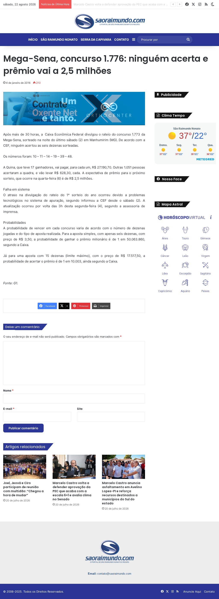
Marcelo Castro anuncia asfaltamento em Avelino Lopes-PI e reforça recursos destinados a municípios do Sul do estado (122, 493)
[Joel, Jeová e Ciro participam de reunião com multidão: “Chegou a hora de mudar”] (24, 467)
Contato (209, 591)
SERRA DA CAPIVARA (96, 39)
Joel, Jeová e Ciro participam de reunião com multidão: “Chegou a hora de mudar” (23, 489)
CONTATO (121, 39)
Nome (8, 390)
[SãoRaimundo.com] (109, 21)
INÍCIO (33, 39)
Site (80, 408)
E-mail (8, 408)
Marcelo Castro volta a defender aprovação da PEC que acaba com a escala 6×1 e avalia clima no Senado (72, 491)
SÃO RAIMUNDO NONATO (59, 39)
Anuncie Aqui (192, 591)
